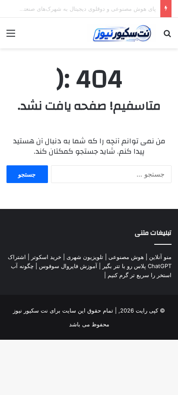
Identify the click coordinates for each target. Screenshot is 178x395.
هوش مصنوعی (126, 256)
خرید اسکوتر (46, 256)
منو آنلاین (160, 256)
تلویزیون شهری (85, 256)
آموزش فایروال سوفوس (68, 265)
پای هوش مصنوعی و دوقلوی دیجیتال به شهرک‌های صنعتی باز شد (79, 8)
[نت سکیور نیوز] (121, 33)
